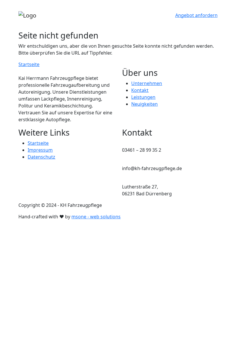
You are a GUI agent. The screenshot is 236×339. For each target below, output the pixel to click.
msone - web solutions (96, 216)
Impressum (40, 150)
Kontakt (140, 90)
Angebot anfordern (196, 15)
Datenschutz (41, 157)
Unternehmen (146, 83)
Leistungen (143, 97)
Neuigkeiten (144, 104)
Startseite (28, 64)
